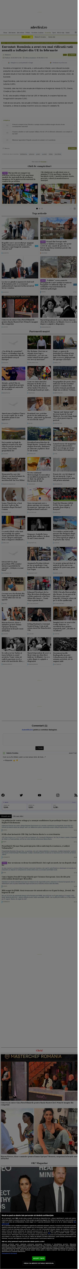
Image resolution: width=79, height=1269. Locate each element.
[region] (39, 1240)
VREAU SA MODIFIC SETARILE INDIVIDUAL (39, 1263)
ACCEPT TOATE (38, 1258)
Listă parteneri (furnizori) (9, 1253)
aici (49, 1233)
